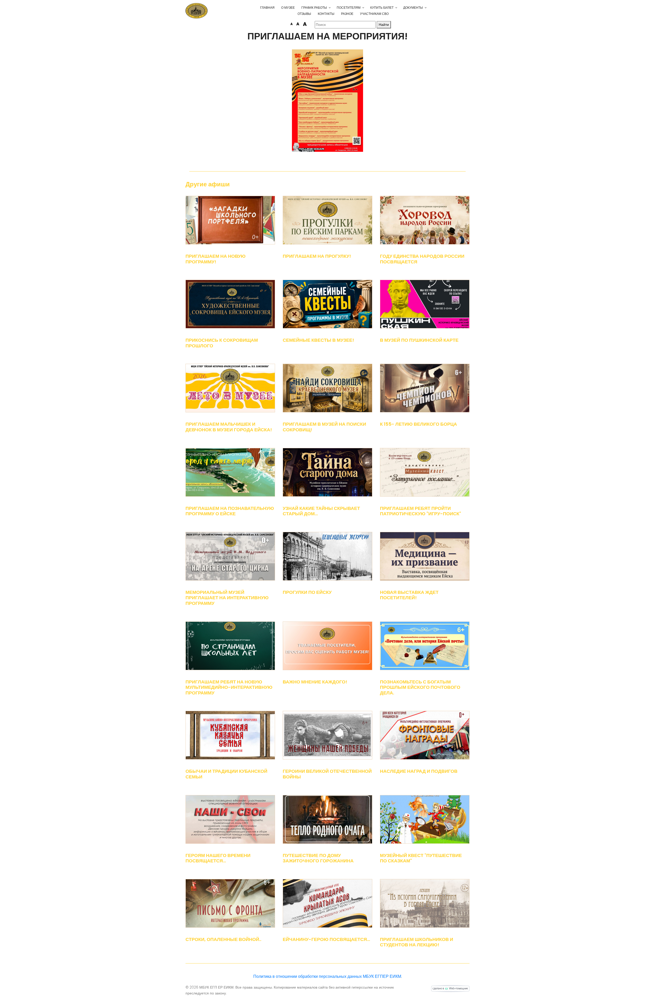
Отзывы (304, 14)
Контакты (326, 14)
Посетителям (349, 7)
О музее (288, 7)
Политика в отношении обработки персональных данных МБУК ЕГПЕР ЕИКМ (327, 976)
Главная (267, 7)
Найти (384, 24)
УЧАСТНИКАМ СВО (374, 14)
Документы (413, 7)
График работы (314, 7)
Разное (347, 14)
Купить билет (382, 7)
